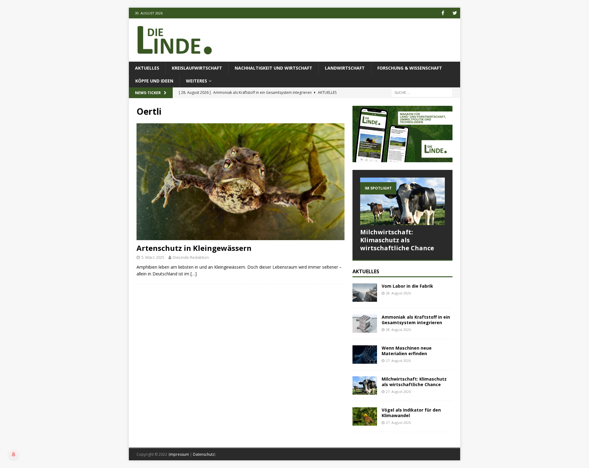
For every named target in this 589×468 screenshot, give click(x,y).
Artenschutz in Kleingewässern (194, 248)
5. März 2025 (152, 257)
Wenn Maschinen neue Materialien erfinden (407, 350)
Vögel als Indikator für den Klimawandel (411, 412)
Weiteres (196, 81)
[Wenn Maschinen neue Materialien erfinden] (364, 354)
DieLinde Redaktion (191, 257)
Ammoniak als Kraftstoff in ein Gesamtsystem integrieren (416, 319)
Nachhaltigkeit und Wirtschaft (273, 68)
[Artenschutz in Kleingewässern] (241, 181)
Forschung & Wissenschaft (409, 68)
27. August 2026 (398, 360)
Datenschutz (203, 454)
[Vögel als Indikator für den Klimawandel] (364, 416)
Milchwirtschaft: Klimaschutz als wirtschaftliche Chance (397, 240)
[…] (194, 274)
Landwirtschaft (345, 68)
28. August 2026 (398, 293)
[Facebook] (442, 13)
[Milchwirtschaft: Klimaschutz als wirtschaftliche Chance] (402, 201)
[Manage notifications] (13, 454)
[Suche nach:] (421, 92)
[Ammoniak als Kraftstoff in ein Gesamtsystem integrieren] (364, 323)
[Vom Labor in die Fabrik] (364, 292)
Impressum (179, 454)
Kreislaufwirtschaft (197, 68)
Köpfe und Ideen (154, 81)
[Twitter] (454, 13)
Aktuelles (147, 68)
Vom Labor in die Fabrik (407, 286)
